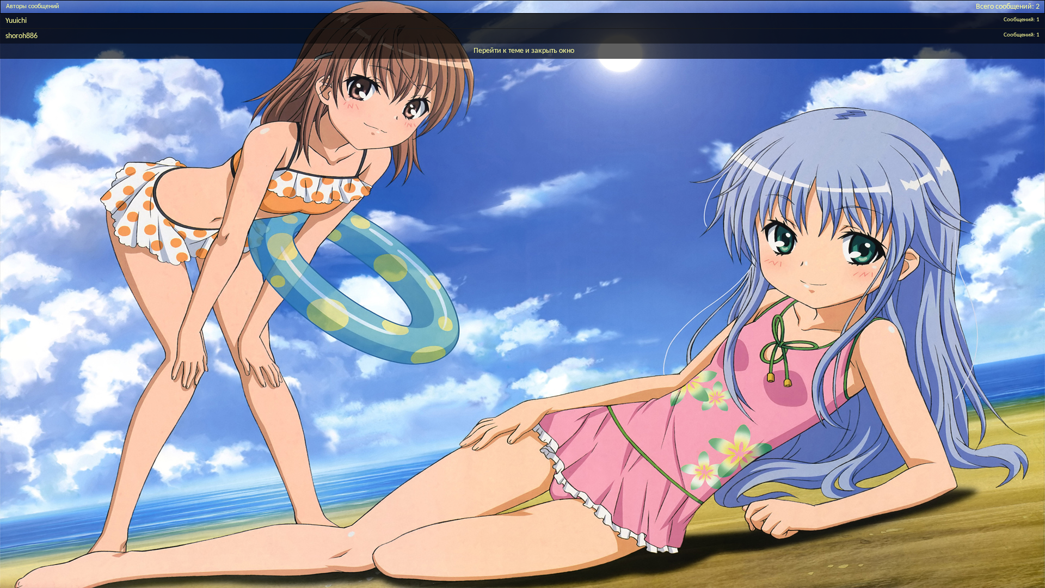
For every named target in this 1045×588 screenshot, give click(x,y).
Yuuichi (16, 21)
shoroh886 (21, 36)
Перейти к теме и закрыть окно (524, 51)
